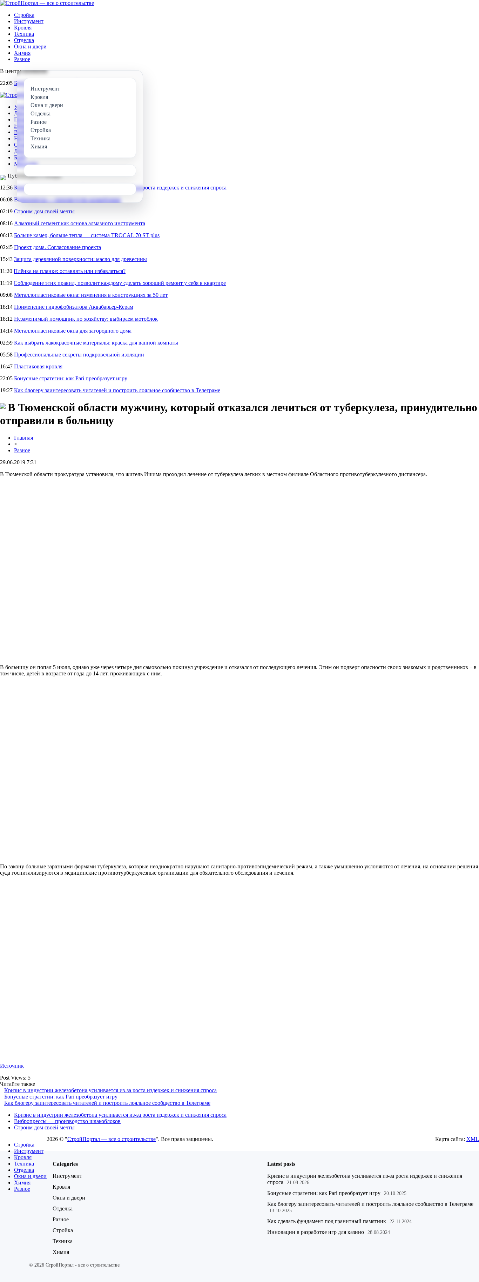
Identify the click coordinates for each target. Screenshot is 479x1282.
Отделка (24, 40)
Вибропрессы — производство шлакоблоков (67, 1121)
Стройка (24, 15)
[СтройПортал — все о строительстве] (47, 3)
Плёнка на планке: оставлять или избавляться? (70, 271)
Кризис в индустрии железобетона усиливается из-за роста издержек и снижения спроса (110, 1090)
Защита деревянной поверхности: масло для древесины (80, 259)
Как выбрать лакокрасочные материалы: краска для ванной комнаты (96, 343)
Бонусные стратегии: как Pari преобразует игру (70, 378)
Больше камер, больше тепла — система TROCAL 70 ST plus (87, 235)
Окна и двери (30, 46)
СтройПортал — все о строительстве (111, 1139)
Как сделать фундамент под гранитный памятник (326, 1221)
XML (472, 1139)
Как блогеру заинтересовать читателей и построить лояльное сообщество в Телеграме (117, 390)
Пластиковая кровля (38, 366)
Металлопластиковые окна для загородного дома (72, 331)
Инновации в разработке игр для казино (315, 1232)
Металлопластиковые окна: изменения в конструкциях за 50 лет (91, 295)
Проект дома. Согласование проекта (57, 247)
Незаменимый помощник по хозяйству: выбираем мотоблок (86, 319)
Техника (24, 34)
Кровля (23, 28)
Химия (22, 53)
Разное (22, 59)
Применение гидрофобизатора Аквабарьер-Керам (73, 307)
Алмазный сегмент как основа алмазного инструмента (79, 223)
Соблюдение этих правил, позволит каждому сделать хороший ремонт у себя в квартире (120, 283)
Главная (23, 438)
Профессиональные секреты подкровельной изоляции (79, 355)
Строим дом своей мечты (44, 211)
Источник (12, 1066)
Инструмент (28, 21)
